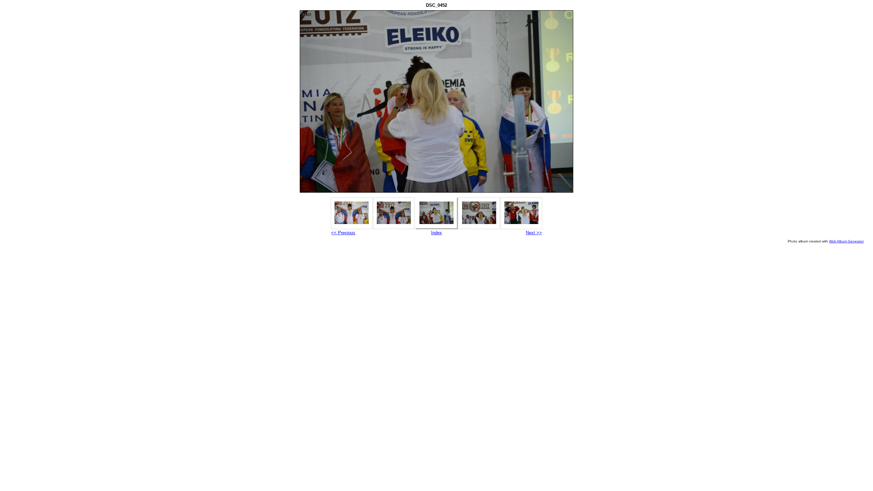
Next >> (534, 232)
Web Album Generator (846, 241)
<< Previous (343, 232)
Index (436, 232)
